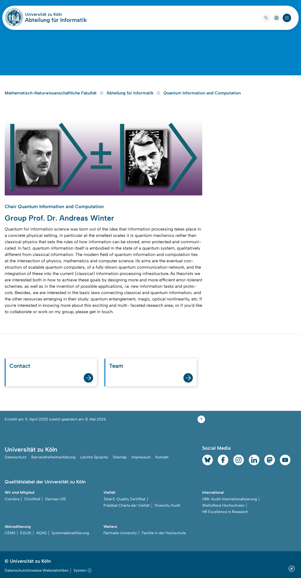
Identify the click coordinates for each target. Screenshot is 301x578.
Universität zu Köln (56, 14)
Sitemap (120, 457)
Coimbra (12, 499)
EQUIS (25, 533)
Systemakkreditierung (70, 533)
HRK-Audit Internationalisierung (229, 499)
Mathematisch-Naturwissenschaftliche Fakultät (51, 93)
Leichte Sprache (94, 457)
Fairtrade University (120, 533)
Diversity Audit (167, 505)
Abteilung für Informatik (56, 19)
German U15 (55, 499)
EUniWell (32, 499)
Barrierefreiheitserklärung (53, 457)
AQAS (41, 533)
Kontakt (162, 457)
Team (116, 365)
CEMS (10, 533)
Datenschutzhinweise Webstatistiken (37, 570)
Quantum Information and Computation (202, 93)
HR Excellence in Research (225, 511)
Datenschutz (16, 457)
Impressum (141, 457)
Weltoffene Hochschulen (223, 505)
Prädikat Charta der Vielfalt (126, 505)
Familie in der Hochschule (164, 533)
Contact (19, 365)
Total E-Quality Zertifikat (124, 499)
